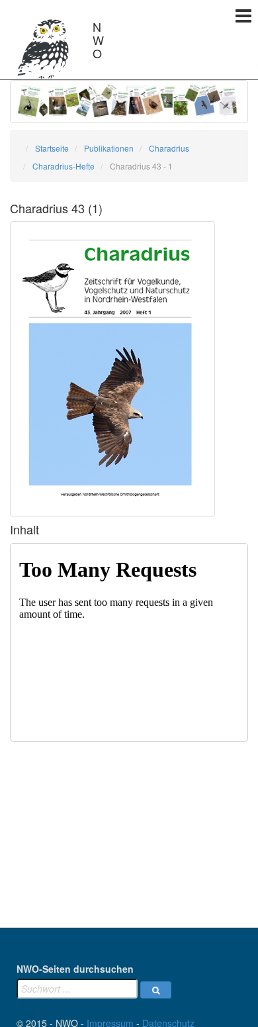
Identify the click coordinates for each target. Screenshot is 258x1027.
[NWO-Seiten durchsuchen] (155, 990)
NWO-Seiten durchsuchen (75, 968)
